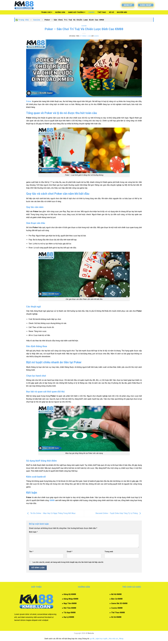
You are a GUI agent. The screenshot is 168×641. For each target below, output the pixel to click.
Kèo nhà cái (113, 639)
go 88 (92, 639)
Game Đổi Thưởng (76, 12)
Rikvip (121, 639)
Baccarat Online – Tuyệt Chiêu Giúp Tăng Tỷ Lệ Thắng (117, 513)
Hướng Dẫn (60, 12)
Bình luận (33, 532)
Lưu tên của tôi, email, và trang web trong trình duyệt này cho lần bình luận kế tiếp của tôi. (68, 562)
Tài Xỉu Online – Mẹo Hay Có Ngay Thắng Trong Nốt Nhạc (53, 513)
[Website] (25, 5)
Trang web (109, 552)
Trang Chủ (46, 12)
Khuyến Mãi (122, 12)
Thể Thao (101, 12)
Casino (91, 12)
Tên (31, 552)
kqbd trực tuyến (101, 639)
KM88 (52, 500)
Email (69, 552)
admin (96, 36)
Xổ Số (111, 12)
